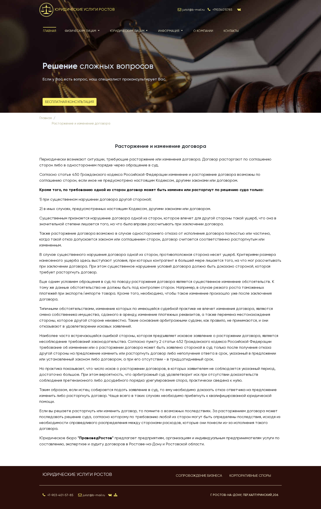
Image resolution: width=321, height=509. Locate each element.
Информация (169, 30)
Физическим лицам (81, 30)
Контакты (231, 30)
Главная (49, 30)
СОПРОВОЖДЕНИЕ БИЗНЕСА (199, 475)
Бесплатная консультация (69, 102)
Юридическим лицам (127, 30)
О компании (203, 30)
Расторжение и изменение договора (81, 123)
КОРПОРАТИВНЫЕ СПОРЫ (250, 475)
